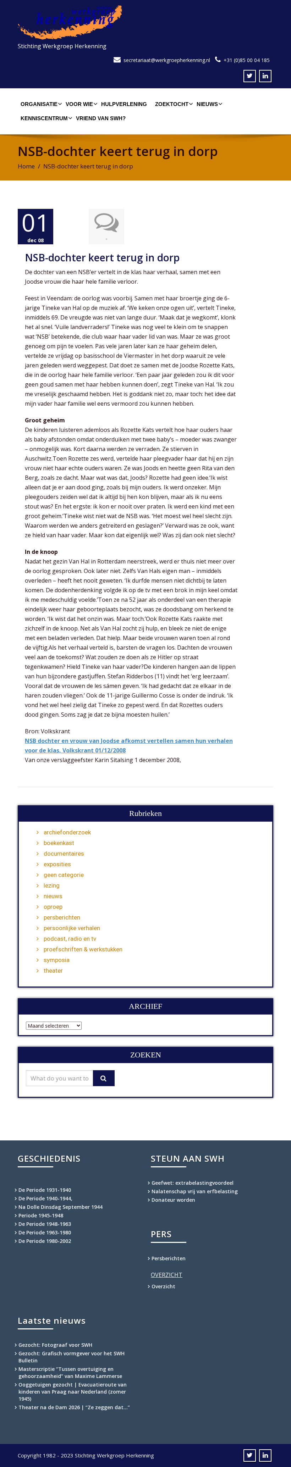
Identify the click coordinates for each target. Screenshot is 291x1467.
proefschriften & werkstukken (83, 949)
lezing (52, 885)
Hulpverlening (124, 104)
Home (26, 166)
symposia (57, 959)
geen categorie (64, 874)
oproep (53, 906)
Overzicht (163, 1286)
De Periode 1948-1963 (44, 1224)
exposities (57, 864)
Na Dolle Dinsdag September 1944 (60, 1207)
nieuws (53, 896)
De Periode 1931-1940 (44, 1190)
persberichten (62, 917)
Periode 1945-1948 (40, 1215)
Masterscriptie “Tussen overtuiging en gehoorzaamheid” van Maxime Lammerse (70, 1372)
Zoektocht (171, 104)
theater (53, 970)
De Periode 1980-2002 (44, 1241)
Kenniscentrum (44, 118)
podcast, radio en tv (70, 938)
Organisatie (39, 104)
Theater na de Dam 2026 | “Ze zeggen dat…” (74, 1407)
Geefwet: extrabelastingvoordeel (193, 1182)
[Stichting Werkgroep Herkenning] (145, 22)
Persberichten (169, 1258)
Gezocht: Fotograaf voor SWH (55, 1344)
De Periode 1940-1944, (45, 1198)
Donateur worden (173, 1199)
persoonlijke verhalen (72, 928)
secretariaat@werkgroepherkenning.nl (166, 60)
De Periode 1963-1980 (44, 1232)
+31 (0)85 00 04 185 (247, 60)
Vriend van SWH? (101, 118)
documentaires (64, 853)
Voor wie (79, 104)
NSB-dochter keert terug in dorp (102, 257)
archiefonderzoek (67, 832)
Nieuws (207, 104)
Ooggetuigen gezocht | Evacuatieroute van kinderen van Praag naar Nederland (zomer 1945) (72, 1391)
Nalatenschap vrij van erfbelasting (195, 1191)
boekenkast (59, 842)
